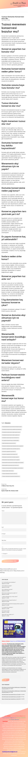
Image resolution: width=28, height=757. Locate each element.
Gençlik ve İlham (19, 3)
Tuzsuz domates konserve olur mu (9, 473)
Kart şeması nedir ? (6, 610)
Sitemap (2, 572)
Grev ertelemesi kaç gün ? (7, 589)
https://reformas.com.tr (6, 570)
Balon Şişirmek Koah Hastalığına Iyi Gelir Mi (11, 699)
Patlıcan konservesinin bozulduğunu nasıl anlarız (12, 468)
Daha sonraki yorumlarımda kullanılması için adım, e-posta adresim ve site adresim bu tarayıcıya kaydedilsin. (14, 549)
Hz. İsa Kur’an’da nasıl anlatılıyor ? (9, 582)
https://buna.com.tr (19, 570)
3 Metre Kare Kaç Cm (7, 486)
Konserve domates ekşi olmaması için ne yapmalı (12, 446)
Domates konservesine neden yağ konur (10, 435)
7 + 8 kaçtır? (5, 553)
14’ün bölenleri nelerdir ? (7, 585)
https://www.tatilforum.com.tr (8, 569)
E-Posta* (4, 533)
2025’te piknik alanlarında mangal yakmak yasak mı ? (13, 603)
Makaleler (8, 423)
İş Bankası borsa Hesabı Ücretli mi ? (9, 600)
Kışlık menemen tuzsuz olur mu (8, 443)
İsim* (3, 527)
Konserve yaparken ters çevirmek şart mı (10, 448)
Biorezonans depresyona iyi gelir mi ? (9, 593)
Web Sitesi (4, 540)
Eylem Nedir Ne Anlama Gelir (9, 490)
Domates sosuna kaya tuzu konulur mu (10, 437)
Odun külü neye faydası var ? (8, 614)
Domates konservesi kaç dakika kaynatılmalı (11, 429)
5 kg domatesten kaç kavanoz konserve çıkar (11, 426)
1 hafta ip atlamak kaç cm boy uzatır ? (10, 596)
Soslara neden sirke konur (7, 470)
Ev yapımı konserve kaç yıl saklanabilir (10, 440)
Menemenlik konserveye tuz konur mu (10, 465)
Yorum (3, 510)
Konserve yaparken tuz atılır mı (8, 451)
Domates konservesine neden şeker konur (11, 432)
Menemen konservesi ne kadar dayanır (10, 457)
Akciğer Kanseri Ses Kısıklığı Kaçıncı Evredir (11, 694)
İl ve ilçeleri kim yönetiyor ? (7, 607)
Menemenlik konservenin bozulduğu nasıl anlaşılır (12, 462)
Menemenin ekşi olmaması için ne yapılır (10, 459)
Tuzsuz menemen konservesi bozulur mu (10, 476)
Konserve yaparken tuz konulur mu (9, 454)
